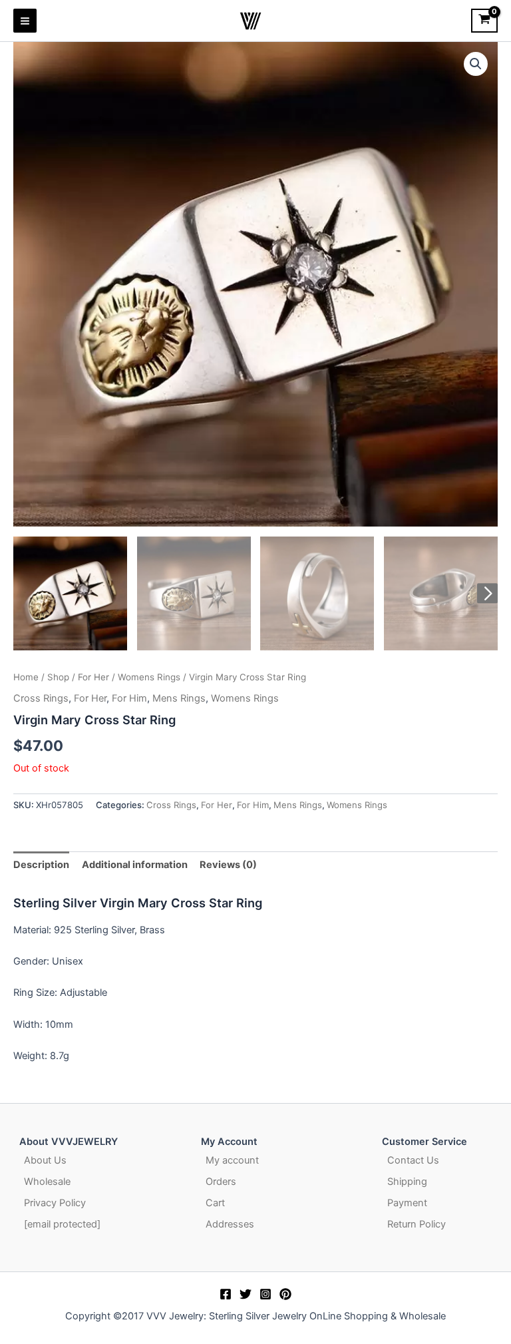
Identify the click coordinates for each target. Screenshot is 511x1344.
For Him (129, 698)
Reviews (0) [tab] (228, 865)
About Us (45, 1160)
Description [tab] (41, 865)
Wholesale (47, 1182)
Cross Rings (41, 698)
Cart (215, 1203)
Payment (407, 1203)
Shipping (407, 1182)
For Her (93, 677)
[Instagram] (265, 1294)
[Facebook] (226, 1294)
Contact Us (413, 1160)
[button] (476, 64)
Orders (221, 1182)
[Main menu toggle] (25, 20)
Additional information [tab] (135, 865)
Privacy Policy (55, 1203)
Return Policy (416, 1224)
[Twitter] (246, 1294)
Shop (58, 677)
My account (232, 1160)
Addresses (230, 1224)
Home (26, 677)
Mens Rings (179, 698)
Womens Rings (149, 677)
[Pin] (285, 1294)
